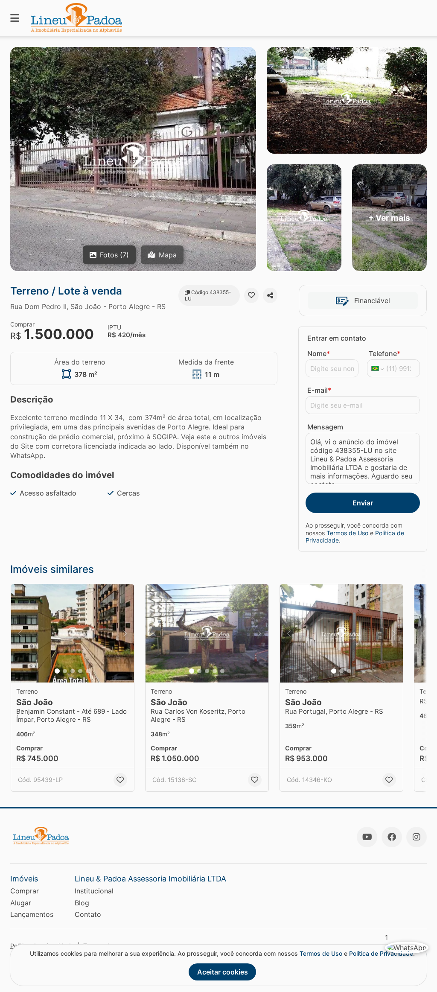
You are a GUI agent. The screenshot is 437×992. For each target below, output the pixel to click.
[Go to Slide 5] (88, 671)
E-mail (319, 390)
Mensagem (325, 427)
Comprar (24, 891)
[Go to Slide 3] (72, 671)
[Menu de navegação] (14, 18)
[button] (72, 633)
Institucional (94, 891)
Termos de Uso (347, 533)
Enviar (363, 503)
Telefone (384, 353)
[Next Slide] (125, 633)
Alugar (20, 903)
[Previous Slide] (20, 633)
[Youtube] (367, 837)
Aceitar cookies (222, 972)
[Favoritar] (251, 295)
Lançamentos (31, 914)
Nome (318, 353)
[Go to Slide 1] (57, 671)
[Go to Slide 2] (65, 671)
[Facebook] (392, 837)
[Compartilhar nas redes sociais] (270, 295)
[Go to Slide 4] (80, 671)
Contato (88, 914)
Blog (82, 903)
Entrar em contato (336, 338)
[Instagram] (416, 837)
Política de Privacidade (381, 953)
